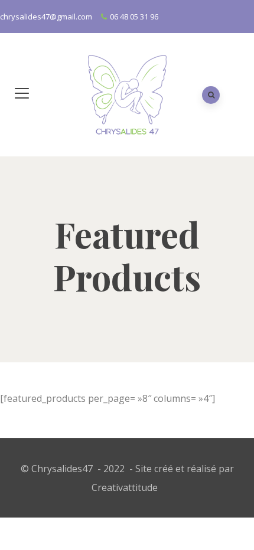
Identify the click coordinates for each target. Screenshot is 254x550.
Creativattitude (125, 487)
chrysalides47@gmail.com (46, 16)
